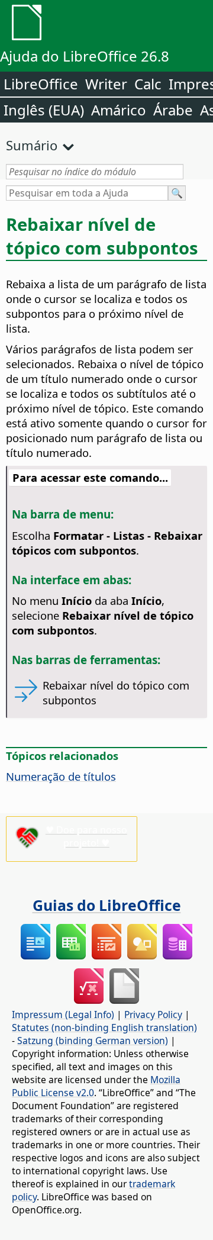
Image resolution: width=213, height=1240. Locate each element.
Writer (106, 84)
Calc (148, 84)
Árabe (173, 110)
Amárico (118, 110)
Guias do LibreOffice (107, 905)
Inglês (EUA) (44, 110)
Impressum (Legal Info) (63, 1014)
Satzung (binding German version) (92, 1040)
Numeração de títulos (61, 776)
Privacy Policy (153, 1014)
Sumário (31, 145)
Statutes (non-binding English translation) (104, 1027)
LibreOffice (41, 84)
